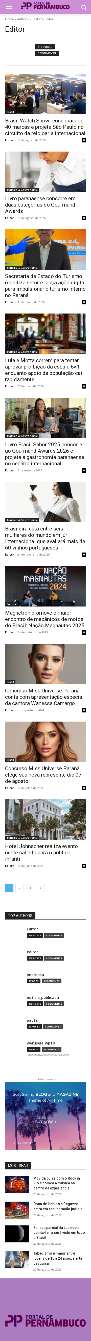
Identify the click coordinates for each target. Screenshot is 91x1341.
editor (32, 951)
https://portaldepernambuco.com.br (48, 1054)
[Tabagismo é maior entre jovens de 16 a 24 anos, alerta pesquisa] (17, 1259)
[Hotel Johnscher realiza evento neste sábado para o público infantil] (45, 819)
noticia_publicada (43, 997)
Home (9, 19)
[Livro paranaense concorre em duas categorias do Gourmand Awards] (45, 172)
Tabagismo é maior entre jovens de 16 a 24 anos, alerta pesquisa (57, 1258)
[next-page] (40, 888)
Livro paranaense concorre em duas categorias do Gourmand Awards (40, 204)
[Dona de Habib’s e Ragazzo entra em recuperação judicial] (17, 1210)
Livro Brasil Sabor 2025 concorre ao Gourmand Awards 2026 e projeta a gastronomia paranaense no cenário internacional (44, 454)
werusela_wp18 (41, 1043)
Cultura (11, 604)
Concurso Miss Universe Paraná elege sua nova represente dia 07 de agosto (43, 774)
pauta (32, 1020)
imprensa (35, 974)
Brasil (10, 112)
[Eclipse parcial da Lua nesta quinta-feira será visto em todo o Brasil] (17, 1233)
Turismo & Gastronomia (22, 190)
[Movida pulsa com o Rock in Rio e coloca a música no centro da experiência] (17, 1184)
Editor (9, 140)
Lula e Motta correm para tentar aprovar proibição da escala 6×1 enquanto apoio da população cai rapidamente (43, 369)
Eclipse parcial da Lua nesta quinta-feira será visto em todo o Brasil (59, 1233)
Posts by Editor (42, 19)
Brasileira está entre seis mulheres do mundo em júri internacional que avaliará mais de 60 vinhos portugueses (45, 538)
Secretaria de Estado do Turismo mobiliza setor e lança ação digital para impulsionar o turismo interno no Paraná (45, 285)
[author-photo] (23, 52)
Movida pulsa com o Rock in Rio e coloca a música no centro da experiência (56, 1183)
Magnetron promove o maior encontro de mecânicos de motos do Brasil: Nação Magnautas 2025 (44, 619)
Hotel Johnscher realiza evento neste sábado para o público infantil (41, 852)
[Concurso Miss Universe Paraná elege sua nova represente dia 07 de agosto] (45, 742)
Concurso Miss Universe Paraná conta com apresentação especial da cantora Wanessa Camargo (44, 697)
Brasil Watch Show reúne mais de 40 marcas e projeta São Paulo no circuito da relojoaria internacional (45, 127)
